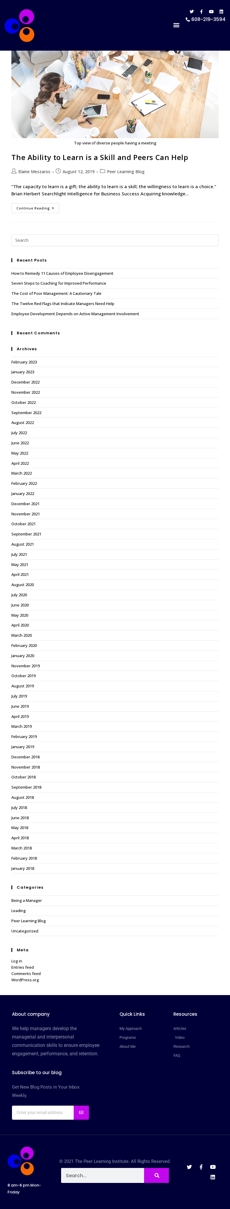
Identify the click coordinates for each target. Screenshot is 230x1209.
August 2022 (22, 422)
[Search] (156, 1175)
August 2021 (22, 544)
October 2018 (23, 777)
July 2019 (19, 696)
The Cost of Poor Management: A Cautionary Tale (56, 293)
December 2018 (25, 757)
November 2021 (25, 514)
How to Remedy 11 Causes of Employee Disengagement (62, 273)
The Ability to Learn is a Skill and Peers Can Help (99, 157)
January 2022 (22, 493)
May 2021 (19, 564)
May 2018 (19, 827)
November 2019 (25, 665)
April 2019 (20, 716)
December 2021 (25, 503)
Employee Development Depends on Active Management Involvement (75, 313)
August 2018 (22, 797)
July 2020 (19, 594)
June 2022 (20, 443)
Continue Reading (37, 206)
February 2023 (24, 362)
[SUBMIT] (81, 1113)
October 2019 (23, 675)
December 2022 (25, 382)
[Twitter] (191, 11)
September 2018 (26, 787)
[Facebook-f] (201, 11)
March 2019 (21, 726)
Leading (18, 910)
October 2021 (23, 523)
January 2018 (22, 868)
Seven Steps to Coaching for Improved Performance (58, 283)
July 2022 (19, 432)
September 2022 (26, 412)
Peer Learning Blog (126, 171)
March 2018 (21, 848)
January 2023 (22, 372)
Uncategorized (24, 931)
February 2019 (24, 736)
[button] (176, 25)
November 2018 (25, 767)
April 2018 (20, 837)
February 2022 (24, 483)
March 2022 (21, 473)
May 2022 (19, 453)
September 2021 (26, 534)
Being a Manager (26, 900)
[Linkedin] (221, 11)
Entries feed (22, 967)
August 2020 (22, 584)
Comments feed (26, 973)
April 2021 (20, 574)
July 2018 (19, 807)
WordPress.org (25, 979)
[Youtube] (211, 11)
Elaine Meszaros (34, 171)
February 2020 (24, 645)
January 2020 (22, 655)
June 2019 (20, 706)
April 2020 (20, 625)
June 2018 (20, 817)
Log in (16, 961)
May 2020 (19, 615)
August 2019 (22, 686)
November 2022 (25, 392)
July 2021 (19, 554)
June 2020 (20, 605)
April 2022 (20, 463)
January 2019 (22, 746)
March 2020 (21, 635)
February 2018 (24, 858)
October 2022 (23, 402)
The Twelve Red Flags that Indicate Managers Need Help (62, 303)
